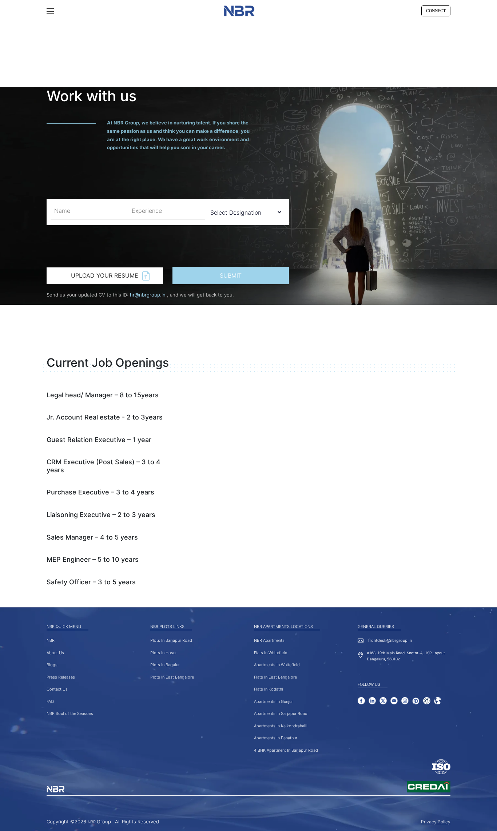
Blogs (52, 664)
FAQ (50, 701)
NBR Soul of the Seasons (70, 713)
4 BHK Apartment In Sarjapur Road (286, 750)
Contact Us (57, 689)
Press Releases (61, 677)
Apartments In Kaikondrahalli (280, 725)
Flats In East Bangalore (275, 677)
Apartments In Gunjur (273, 701)
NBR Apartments (269, 640)
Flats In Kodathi (268, 689)
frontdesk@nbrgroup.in (389, 640)
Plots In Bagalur (165, 664)
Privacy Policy (435, 821)
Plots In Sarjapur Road (171, 640)
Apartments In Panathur (275, 737)
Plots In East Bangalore (172, 677)
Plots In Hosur (163, 652)
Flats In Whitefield (270, 652)
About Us (55, 652)
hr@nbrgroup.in (148, 295)
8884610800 (438, 10)
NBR (51, 640)
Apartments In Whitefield (277, 664)
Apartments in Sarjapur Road (280, 713)
